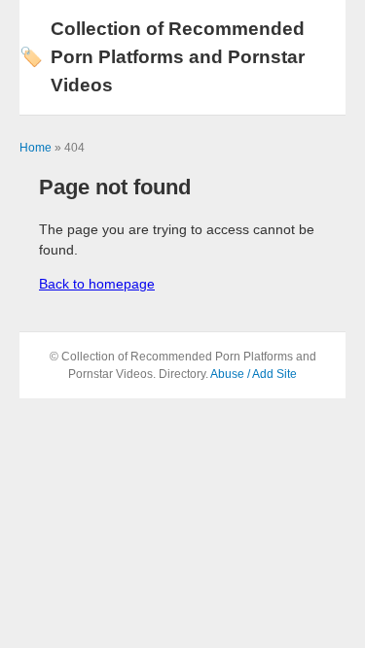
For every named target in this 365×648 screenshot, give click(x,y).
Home (35, 147)
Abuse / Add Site (253, 374)
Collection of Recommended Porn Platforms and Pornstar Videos (162, 56)
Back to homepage (97, 283)
